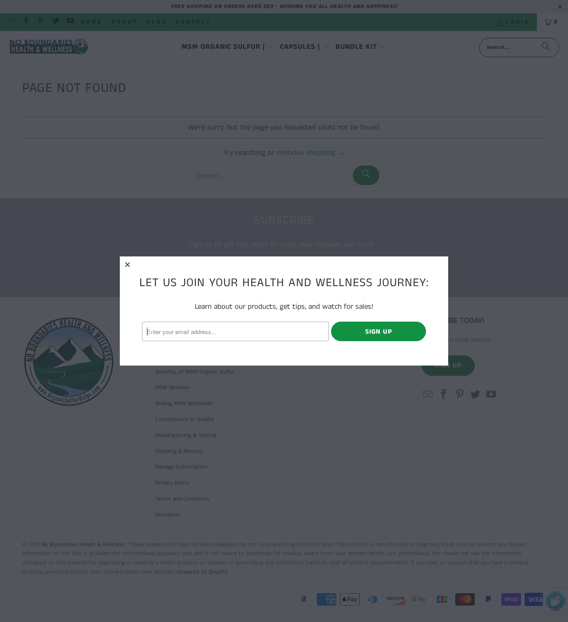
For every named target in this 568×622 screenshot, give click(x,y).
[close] (128, 264)
